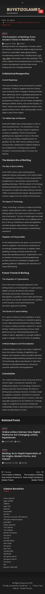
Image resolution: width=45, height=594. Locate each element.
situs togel (7, 543)
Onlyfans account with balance (15, 517)
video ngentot (8, 498)
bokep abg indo (9, 525)
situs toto (7, 548)
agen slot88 (8, 501)
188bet (6, 503)
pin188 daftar (8, 540)
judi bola (6, 509)
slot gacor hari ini (9, 556)
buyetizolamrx (23, 9)
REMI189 (7, 554)
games (4, 33)
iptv (4, 564)
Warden (22, 44)
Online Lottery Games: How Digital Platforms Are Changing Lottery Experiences (21, 434)
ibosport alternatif (10, 567)
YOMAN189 (8, 551)
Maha (18, 441)
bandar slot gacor (10, 533)
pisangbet (7, 522)
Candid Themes (26, 588)
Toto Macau (8, 527)
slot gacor (7, 535)
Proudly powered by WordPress (15, 586)
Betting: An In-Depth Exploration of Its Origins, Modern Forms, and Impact (21, 456)
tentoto (6, 514)
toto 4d (6, 538)
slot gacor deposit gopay (13, 519)
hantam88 (7, 511)
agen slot (7, 506)
